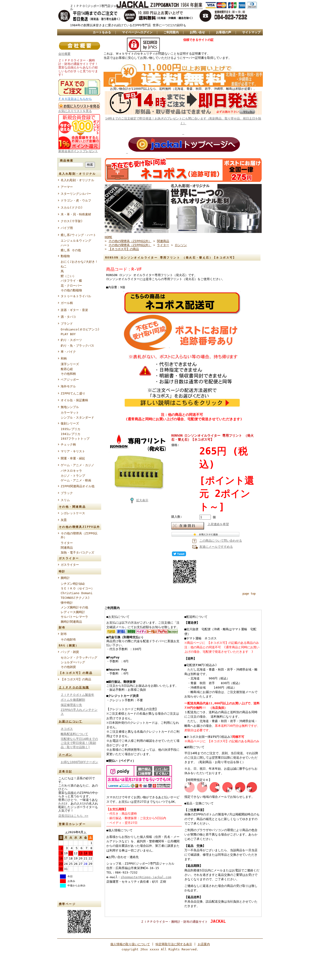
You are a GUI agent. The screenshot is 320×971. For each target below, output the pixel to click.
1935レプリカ (70, 429)
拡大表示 (142, 500)
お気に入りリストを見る (75, 111)
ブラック (68, 493)
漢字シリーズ (70, 364)
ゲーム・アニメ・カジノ (77, 465)
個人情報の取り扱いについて (130, 944)
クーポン (65, 754)
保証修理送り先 (71, 705)
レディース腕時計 (73, 612)
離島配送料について (74, 734)
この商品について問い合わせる (220, 540)
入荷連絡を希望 (218, 524)
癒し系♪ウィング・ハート (78, 235)
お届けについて (70, 721)
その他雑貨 (68, 667)
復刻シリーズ (70, 423)
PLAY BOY (68, 334)
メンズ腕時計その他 (74, 607)
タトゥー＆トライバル (76, 296)
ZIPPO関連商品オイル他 (77, 486)
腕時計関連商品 (71, 621)
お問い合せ (197, 32)
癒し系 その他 (71, 250)
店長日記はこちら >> (73, 815)
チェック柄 (68, 444)
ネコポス (67, 729)
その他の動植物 (71, 290)
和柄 (64, 358)
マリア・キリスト (73, 451)
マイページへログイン (137, 32)
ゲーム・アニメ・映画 (76, 480)
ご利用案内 (171, 32)
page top (249, 593)
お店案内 (204, 944)
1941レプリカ (70, 434)
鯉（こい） (68, 276)
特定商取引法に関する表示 (174, 944)
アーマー (67, 187)
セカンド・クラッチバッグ (79, 657)
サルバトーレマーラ (74, 617)
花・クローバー (71, 285)
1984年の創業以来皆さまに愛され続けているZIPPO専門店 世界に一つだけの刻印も (128, 25)
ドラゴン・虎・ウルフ (76, 200)
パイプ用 (67, 228)
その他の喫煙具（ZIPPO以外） (79, 535)
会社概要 (64, 54)
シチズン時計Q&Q (73, 583)
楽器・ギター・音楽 (74, 310)
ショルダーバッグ (73, 662)
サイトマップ (251, 32)
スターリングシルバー (76, 193)
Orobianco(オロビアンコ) (80, 329)
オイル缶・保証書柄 (74, 400)
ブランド (67, 323)
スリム (65, 500)
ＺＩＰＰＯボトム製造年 (77, 695)
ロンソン (181, 245)
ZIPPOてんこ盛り (73, 393)
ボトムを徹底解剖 (73, 699)
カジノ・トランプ (73, 475)
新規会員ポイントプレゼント (78, 151)
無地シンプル (70, 407)
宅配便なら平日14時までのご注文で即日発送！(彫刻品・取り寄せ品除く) (79, 743)
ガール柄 (67, 303)
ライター (67, 543)
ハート (65, 245)
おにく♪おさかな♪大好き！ (79, 261)
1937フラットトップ (75, 438)
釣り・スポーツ (71, 340)
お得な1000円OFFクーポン (79, 762)
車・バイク (68, 351)
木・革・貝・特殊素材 (76, 214)
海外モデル (68, 386)
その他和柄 (68, 373)
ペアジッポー (70, 379)
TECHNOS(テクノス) (75, 598)
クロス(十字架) (72, 221)
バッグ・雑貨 (70, 652)
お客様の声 (223, 32)
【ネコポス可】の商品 (76, 679)
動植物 (65, 256)
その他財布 (68, 639)
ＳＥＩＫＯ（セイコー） (77, 588)
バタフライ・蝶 (71, 280)
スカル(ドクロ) (72, 207)
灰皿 (64, 520)
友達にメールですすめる (216, 546)
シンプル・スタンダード (77, 417)
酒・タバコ (68, 317)
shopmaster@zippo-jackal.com (146, 877)
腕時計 (65, 578)
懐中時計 (67, 602)
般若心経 (67, 369)
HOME (108, 237)
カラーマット (70, 412)
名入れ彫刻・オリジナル (77, 180)
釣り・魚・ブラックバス (77, 345)
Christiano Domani (77, 593)
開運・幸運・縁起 (73, 458)
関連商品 (67, 547)
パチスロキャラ (71, 470)
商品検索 (67, 160)
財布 (64, 634)
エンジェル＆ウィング (76, 240)
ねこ (64, 266)
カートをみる (102, 32)
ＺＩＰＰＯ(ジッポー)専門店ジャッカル (96, 8)
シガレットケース (73, 513)
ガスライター (70, 564)
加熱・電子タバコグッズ (77, 552)
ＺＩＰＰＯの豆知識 (74, 687)
